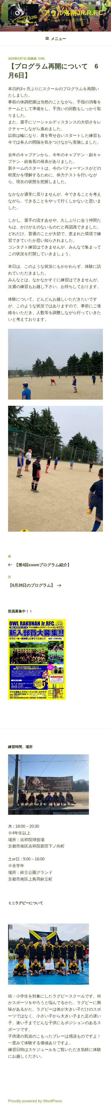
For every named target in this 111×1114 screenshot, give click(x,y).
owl (41, 58)
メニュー (58, 38)
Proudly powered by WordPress (35, 1101)
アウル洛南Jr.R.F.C (73, 12)
